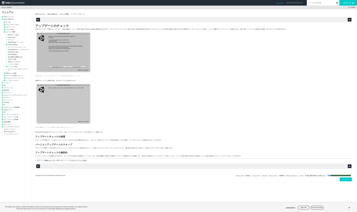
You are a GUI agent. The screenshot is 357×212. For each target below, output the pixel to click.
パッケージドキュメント (11, 134)
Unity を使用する (9, 19)
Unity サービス (8, 109)
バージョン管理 (12, 66)
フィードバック (346, 179)
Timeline (6, 102)
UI (4, 105)
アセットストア (273, 175)
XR (5, 112)
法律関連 (281, 175)
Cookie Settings (290, 207)
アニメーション (8, 100)
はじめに (8, 22)
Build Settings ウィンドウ (15, 42)
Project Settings (12, 44)
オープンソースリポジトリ (12, 114)
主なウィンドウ (10, 27)
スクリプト (7, 92)
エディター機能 (10, 32)
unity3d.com (347, 3)
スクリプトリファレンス (294, 3)
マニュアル (279, 3)
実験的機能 (7, 122)
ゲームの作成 (10, 29)
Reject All (303, 207)
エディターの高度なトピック (14, 75)
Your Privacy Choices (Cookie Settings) (340, 175)
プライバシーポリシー (291, 175)
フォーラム (265, 175)
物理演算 (6, 90)
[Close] (349, 208)
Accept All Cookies (317, 207)
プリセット (11, 40)
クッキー (301, 175)
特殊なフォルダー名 (14, 61)
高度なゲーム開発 (11, 73)
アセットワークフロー (12, 24)
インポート (7, 83)
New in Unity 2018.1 (9, 131)
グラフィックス (8, 88)
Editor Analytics (12, 54)
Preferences (11, 37)
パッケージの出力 (13, 64)
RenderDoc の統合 (13, 52)
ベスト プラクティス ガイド (12, 126)
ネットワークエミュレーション (17, 47)
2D (4, 85)
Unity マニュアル (9, 16)
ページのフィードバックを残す (78, 160)
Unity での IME (12, 59)
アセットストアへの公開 (11, 117)
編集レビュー (49, 160)
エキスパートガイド (10, 129)
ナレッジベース (256, 175)
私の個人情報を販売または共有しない (315, 175)
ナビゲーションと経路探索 (12, 107)
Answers (248, 175)
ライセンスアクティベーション (15, 78)
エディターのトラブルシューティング (18, 69)
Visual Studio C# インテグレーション (19, 49)
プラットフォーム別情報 (11, 119)
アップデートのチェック (15, 57)
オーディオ (7, 97)
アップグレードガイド (12, 80)
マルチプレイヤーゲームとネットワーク (15, 95)
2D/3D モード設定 (13, 35)
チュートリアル (240, 175)
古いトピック (8, 124)
